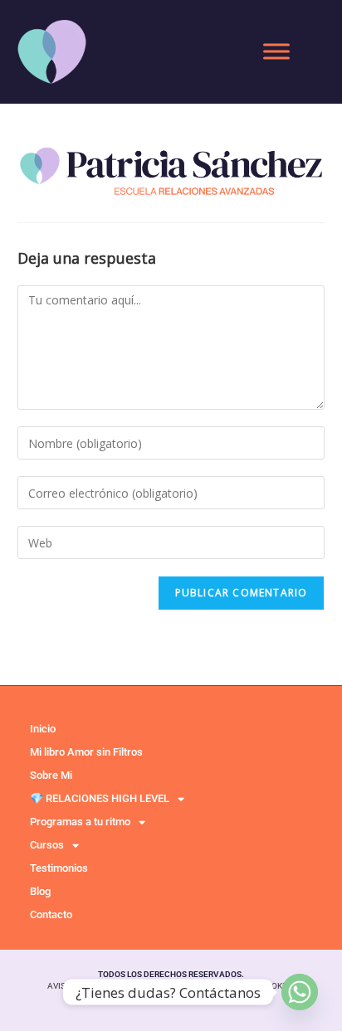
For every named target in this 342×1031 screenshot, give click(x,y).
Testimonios (59, 868)
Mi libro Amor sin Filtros (86, 752)
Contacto (51, 914)
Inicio (43, 728)
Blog (40, 891)
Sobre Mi (51, 775)
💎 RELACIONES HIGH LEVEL (99, 798)
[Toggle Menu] (276, 51)
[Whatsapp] (299, 992)
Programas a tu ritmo (80, 821)
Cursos (47, 845)
